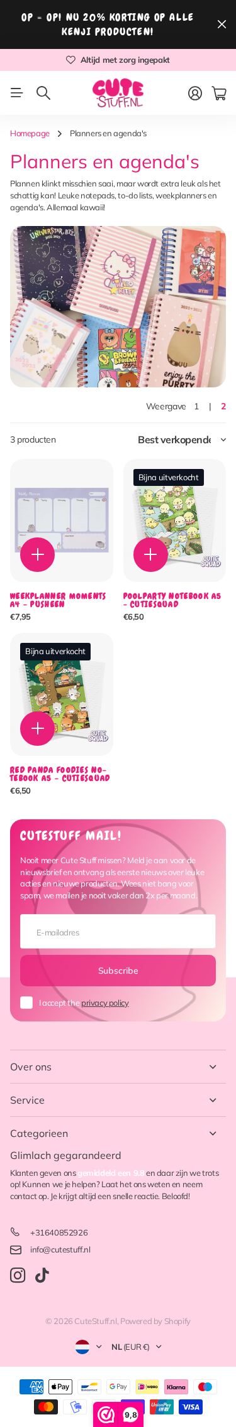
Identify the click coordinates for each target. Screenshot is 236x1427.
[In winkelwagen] (37, 554)
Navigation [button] (17, 93)
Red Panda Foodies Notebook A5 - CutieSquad (60, 774)
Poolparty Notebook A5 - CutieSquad (172, 600)
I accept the (83, 1003)
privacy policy (105, 1003)
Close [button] (118, 1067)
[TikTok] (41, 1275)
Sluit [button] (221, 24)
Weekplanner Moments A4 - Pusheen (58, 600)
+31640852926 (58, 1232)
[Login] (195, 93)
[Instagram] (17, 1276)
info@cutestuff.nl (60, 1249)
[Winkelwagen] (218, 93)
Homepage (30, 133)
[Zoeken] (43, 93)
